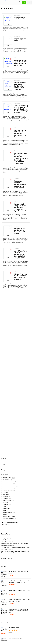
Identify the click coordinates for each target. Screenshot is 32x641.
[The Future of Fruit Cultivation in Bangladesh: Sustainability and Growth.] (7, 131)
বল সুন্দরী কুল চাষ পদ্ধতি (19, 18)
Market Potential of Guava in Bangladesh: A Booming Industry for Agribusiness (20, 254)
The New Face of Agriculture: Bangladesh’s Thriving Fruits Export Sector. (20, 86)
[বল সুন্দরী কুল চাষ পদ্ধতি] (7, 19)
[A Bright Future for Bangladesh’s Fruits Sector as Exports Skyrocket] (7, 275)
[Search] (19, 2)
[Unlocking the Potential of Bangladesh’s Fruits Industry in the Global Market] (7, 182)
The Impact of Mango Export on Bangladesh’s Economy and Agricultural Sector (20, 207)
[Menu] (2, 2)
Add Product (24, 2)
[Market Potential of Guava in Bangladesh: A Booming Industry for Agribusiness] (7, 252)
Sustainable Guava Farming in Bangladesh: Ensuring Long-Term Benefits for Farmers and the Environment (21, 158)
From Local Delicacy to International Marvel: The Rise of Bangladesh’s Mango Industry (21, 109)
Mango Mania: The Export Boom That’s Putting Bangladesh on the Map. (21, 62)
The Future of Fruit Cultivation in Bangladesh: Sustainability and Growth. (20, 133)
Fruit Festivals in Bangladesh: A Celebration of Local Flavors (21, 231)
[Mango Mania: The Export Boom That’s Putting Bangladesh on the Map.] (7, 61)
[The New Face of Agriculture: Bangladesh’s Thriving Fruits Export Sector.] (7, 84)
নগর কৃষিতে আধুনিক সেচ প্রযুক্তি (8, 541)
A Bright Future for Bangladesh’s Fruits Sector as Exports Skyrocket (20, 276)
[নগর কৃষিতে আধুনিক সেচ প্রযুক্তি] (7, 40)
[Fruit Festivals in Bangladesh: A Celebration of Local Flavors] (7, 230)
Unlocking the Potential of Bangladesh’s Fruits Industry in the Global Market (20, 184)
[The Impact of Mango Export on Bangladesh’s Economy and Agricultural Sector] (7, 205)
